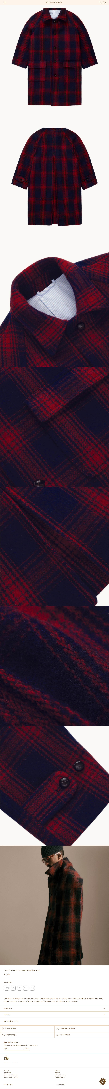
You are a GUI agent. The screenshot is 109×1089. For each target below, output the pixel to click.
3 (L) (25, 988)
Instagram (8, 1084)
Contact (7, 1073)
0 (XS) (7, 988)
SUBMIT (26, 1048)
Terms (57, 1073)
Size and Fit (8, 1008)
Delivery (7, 1014)
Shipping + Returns (11, 1075)
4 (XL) (32, 988)
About (6, 1070)
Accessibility (60, 1077)
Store (57, 1070)
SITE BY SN (60, 1084)
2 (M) (19, 988)
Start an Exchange (11, 1077)
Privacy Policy (60, 1075)
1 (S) (13, 988)
